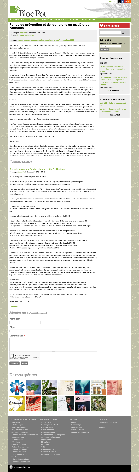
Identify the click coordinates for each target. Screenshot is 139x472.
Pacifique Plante (47, 449)
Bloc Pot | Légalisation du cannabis (28, 10)
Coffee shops (18, 439)
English (111, 2)
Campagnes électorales (50, 425)
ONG (43, 447)
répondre (14, 306)
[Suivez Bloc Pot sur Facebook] (122, 2)
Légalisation (46, 439)
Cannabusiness (17, 437)
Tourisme (16, 442)
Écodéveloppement (19, 454)
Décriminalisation (48, 432)
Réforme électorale (48, 452)
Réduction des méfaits (21, 461)
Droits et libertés (47, 429)
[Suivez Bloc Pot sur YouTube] (125, 2)
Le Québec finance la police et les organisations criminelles (113, 110)
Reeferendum (76, 427)
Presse (36, 19)
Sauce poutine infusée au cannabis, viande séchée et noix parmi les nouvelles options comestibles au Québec (114, 81)
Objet (12, 327)
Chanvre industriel (18, 444)
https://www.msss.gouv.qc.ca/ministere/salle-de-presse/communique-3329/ (45, 40)
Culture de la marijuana (20, 447)
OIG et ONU (45, 444)
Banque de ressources (80, 432)
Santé (13, 456)
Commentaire (17, 335)
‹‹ (108, 90)
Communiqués (77, 425)
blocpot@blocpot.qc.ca (108, 422)
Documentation (61, 19)
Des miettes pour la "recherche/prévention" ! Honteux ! (37, 169)
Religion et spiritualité (19, 429)
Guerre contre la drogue (50, 437)
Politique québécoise (25, 35)
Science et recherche (19, 432)
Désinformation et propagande (53, 434)
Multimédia (47, 19)
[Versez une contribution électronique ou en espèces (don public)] (101, 26)
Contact (92, 19)
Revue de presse (77, 429)
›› (122, 90)
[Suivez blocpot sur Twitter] (119, 2)
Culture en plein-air (20, 449)
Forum (83, 19)
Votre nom (14, 318)
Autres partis (46, 422)
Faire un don (111, 25)
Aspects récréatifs (18, 427)
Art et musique (17, 425)
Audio (73, 422)
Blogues (74, 19)
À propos (14, 19)
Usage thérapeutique (21, 459)
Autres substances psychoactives (24, 434)
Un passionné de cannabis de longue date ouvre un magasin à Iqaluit (112, 69)
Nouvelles (26, 19)
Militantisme (45, 442)
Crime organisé (47, 427)
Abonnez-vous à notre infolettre (112, 43)
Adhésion (103, 427)
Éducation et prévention (50, 454)
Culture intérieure (19, 452)
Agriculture (15, 422)
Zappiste (22, 32)
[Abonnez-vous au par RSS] (129, 2)
